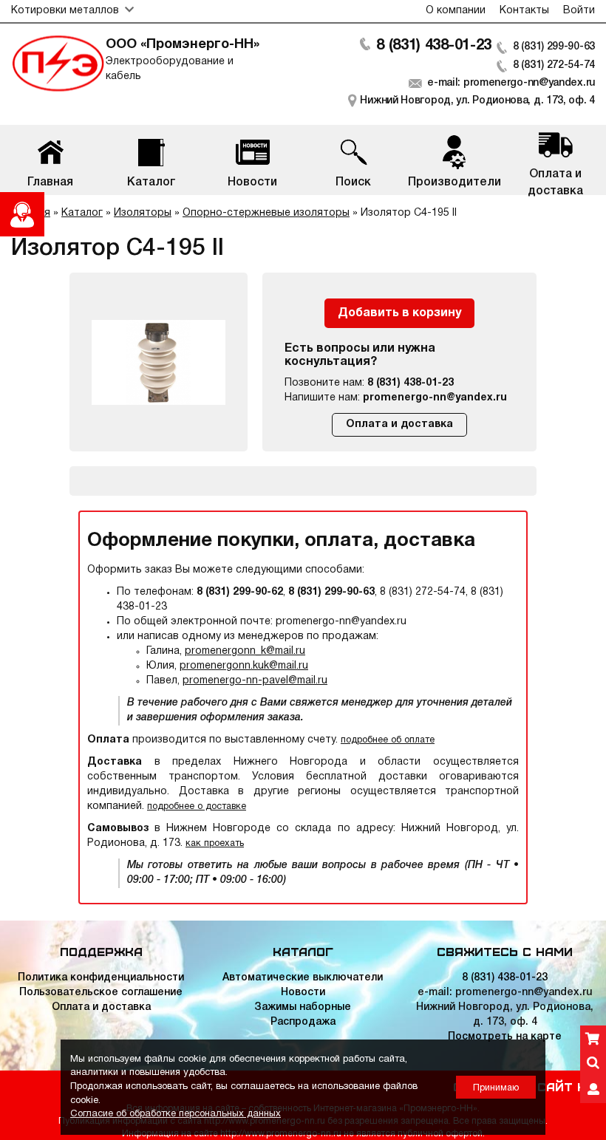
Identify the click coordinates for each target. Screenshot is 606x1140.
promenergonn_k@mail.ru (245, 651)
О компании (456, 11)
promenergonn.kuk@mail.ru (244, 666)
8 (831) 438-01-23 (433, 45)
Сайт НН (566, 1086)
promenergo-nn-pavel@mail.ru (255, 681)
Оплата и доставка (399, 424)
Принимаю (496, 1088)
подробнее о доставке (196, 806)
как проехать (214, 843)
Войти (579, 11)
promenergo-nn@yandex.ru (435, 398)
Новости (303, 992)
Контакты (524, 11)
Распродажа (303, 1022)
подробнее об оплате (388, 740)
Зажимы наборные (302, 1007)
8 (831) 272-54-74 (554, 65)
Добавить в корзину (399, 313)
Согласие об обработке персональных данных (175, 1114)
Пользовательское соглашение (101, 992)
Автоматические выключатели (302, 978)
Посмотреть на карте (505, 1037)
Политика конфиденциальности (101, 978)
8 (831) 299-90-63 (554, 47)
